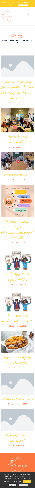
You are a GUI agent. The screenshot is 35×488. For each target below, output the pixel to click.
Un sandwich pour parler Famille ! (17, 360)
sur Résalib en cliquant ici (23, 2)
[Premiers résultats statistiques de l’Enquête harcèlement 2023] (17, 201)
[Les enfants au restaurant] (17, 420)
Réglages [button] (12, 485)
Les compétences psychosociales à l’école (17, 318)
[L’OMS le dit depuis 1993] (17, 259)
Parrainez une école (17, 174)
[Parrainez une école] (17, 161)
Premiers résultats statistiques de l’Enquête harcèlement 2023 (17, 230)
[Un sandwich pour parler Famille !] (17, 342)
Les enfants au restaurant (17, 438)
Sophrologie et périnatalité (17, 139)
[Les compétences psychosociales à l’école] (17, 300)
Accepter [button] (27, 481)
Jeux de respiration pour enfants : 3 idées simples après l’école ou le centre (17, 90)
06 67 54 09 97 (23, 5)
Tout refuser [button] (23, 485)
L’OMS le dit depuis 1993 (17, 277)
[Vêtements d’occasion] (17, 384)
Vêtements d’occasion (17, 399)
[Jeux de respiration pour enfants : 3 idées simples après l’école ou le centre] (17, 66)
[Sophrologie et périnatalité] (17, 120)
